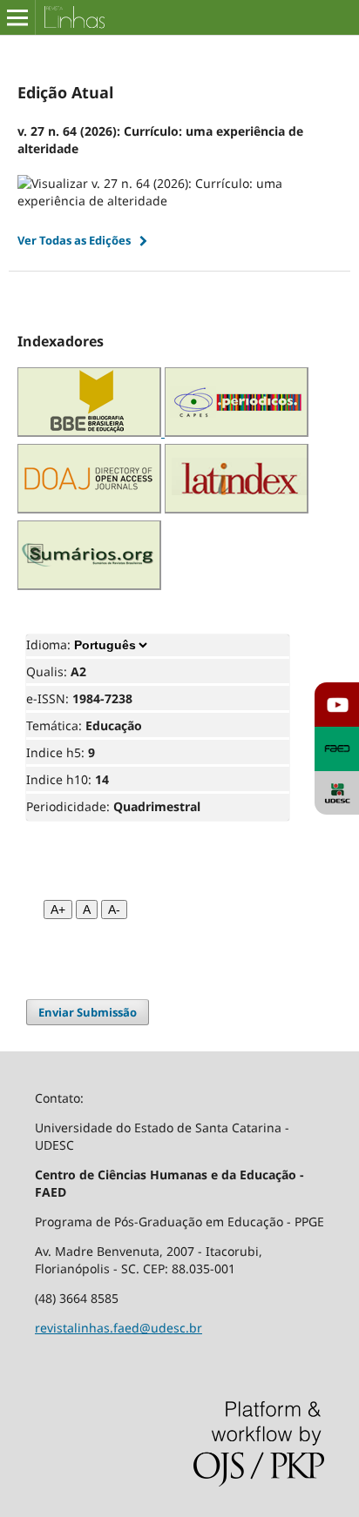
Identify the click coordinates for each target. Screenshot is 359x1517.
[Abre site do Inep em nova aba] (91, 432)
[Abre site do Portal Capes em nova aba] (236, 432)
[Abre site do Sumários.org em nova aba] (89, 585)
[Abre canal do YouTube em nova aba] (337, 704)
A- (114, 909)
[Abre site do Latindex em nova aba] (236, 508)
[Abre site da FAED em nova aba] (337, 749)
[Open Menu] (17, 17)
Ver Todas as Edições (74, 240)
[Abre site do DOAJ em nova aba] (89, 508)
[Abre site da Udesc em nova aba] (337, 793)
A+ (58, 909)
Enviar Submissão (87, 1012)
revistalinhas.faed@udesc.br (118, 1327)
